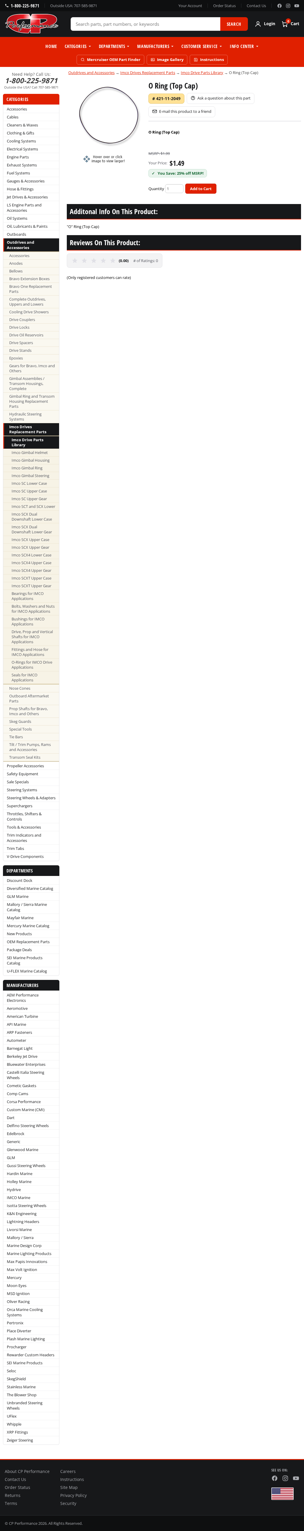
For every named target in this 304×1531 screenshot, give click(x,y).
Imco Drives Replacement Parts (27, 429)
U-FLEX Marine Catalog (27, 971)
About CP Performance (27, 1471)
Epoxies (16, 358)
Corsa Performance (24, 1101)
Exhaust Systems (22, 165)
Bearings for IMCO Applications (28, 596)
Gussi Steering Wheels (26, 1165)
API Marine (16, 1024)
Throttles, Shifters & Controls (24, 816)
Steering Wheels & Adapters (31, 797)
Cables (12, 117)
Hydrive (14, 1189)
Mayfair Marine (20, 917)
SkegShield (16, 1378)
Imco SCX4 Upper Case (31, 562)
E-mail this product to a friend (185, 111)
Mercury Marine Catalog (28, 925)
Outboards (16, 234)
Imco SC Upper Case (29, 491)
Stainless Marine (21, 1386)
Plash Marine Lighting (26, 1338)
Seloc (11, 1370)
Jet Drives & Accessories (27, 197)
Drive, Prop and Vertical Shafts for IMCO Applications (32, 636)
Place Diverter (19, 1330)
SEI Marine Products (24, 1362)
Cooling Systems (21, 141)
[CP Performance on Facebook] (279, 5)
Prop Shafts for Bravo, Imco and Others (28, 711)
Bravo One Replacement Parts (30, 289)
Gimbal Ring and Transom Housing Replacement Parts (32, 401)
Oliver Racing (18, 1301)
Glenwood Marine (22, 1149)
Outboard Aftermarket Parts (29, 699)
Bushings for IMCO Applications (28, 622)
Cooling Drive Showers (29, 311)
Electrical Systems (22, 149)
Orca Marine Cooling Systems (25, 1312)
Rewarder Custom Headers (30, 1354)
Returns (12, 1495)
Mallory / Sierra (20, 1237)
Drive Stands (20, 350)
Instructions (212, 59)
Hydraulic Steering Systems (25, 417)
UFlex (12, 1416)
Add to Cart (201, 188)
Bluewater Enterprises (26, 1064)
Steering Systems (22, 789)
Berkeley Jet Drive (22, 1056)
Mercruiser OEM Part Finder (113, 59)
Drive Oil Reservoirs (26, 335)
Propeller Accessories (25, 765)
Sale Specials (18, 781)
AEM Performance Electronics (23, 997)
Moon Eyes (16, 1285)
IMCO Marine (18, 1197)
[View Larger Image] (108, 122)
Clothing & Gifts (20, 133)
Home (51, 46)
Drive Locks (19, 327)
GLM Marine (17, 896)
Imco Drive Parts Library (27, 442)
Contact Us (256, 5)
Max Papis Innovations (27, 1261)
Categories (76, 46)
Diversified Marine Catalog (30, 888)
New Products (19, 933)
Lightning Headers (23, 1221)
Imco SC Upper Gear (29, 498)
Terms (11, 1503)
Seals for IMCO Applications (24, 678)
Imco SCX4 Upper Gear (31, 570)
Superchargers (19, 805)
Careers (68, 1471)
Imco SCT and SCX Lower (33, 506)
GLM (11, 1157)
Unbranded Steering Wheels (24, 1405)
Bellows (16, 271)
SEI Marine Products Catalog (24, 960)
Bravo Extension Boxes (29, 278)
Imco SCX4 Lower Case (31, 555)
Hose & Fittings (20, 189)
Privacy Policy (73, 1495)
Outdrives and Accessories (20, 245)
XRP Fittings (17, 1432)
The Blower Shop (22, 1394)
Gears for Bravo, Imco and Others (32, 368)
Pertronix (15, 1322)
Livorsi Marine (19, 1229)
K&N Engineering (22, 1213)
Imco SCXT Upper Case (31, 578)
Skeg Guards (20, 721)
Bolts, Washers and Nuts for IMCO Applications (33, 609)
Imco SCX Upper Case (30, 539)
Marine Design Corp (24, 1245)
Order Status (224, 5)
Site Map (69, 1487)
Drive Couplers (22, 319)
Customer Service (199, 46)
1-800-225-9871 (25, 6)
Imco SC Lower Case (29, 483)
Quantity (156, 188)
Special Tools (20, 729)
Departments (112, 46)
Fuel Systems (18, 173)
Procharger (16, 1346)
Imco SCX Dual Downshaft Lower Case (32, 517)
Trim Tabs (15, 848)
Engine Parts (18, 157)
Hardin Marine (19, 1173)
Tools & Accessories (24, 827)
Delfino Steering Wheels (28, 1125)
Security (68, 1503)
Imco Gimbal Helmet (30, 452)
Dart (11, 1117)
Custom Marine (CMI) (26, 1109)
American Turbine (22, 1016)
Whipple (14, 1424)
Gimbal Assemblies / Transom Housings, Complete (27, 383)
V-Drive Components (25, 856)
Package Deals (19, 949)
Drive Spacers (21, 342)
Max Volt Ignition (22, 1269)
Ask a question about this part (224, 98)
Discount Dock (19, 880)
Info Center (242, 46)
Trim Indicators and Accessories (24, 837)
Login (269, 24)
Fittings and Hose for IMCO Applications (30, 652)
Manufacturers (153, 46)
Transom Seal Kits (24, 757)
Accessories (17, 109)
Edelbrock (15, 1133)
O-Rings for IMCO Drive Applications (32, 665)
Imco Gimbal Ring (27, 468)
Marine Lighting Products (29, 1253)
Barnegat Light (20, 1048)
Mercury (14, 1277)
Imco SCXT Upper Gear (31, 585)
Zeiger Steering (20, 1440)
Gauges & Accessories (26, 181)
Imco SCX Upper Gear (30, 547)
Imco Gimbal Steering (30, 475)
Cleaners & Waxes (22, 125)
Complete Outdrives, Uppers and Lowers (27, 302)
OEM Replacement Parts (28, 941)
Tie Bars (16, 736)
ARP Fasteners (19, 1032)
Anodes (16, 263)
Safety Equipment (22, 773)
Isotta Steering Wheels (26, 1205)
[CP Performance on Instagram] (288, 5)
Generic (13, 1141)
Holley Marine (19, 1181)
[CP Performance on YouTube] (296, 5)
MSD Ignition (18, 1293)
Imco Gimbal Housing (31, 460)
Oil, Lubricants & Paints (27, 226)
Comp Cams (17, 1093)
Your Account (190, 5)
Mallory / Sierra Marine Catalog (27, 907)
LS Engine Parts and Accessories (24, 207)
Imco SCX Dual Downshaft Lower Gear (32, 529)
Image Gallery (170, 59)
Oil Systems (17, 218)
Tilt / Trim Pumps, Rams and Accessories (30, 747)
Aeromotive (17, 1008)
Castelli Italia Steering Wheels (25, 1075)
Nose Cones (19, 688)
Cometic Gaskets (21, 1085)
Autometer (16, 1040)
